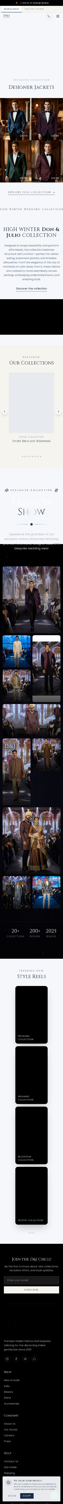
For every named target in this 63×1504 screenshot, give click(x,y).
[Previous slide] (6, 47)
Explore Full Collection (29, 192)
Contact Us (11, 1461)
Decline (12, 1495)
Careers (9, 1435)
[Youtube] (25, 1359)
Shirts (7, 1398)
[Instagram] (7, 1359)
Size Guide (10, 1467)
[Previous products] (4, 411)
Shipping (9, 1473)
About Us (9, 1424)
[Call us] (49, 16)
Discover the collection (31, 288)
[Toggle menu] (58, 16)
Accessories (11, 1403)
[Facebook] (16, 1359)
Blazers (8, 1392)
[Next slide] (57, 47)
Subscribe (31, 1289)
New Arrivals (12, 1380)
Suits (7, 1386)
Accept (27, 1495)
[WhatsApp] (34, 1359)
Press (7, 1441)
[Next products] (58, 411)
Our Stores (10, 1429)
